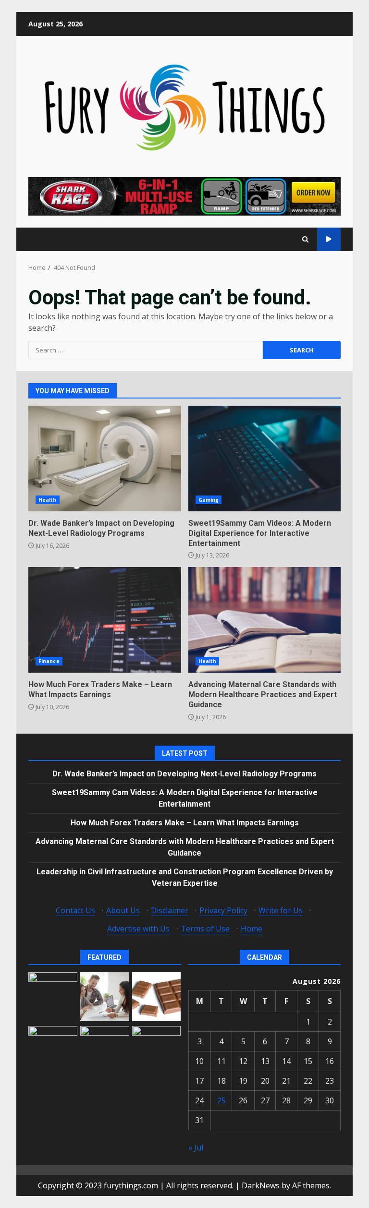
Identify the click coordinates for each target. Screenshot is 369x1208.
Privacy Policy (223, 910)
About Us (123, 910)
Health (47, 499)
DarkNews (261, 1185)
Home (251, 928)
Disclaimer (169, 910)
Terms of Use (205, 928)
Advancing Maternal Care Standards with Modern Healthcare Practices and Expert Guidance (264, 620)
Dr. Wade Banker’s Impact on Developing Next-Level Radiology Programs (104, 458)
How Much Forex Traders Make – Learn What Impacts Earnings (104, 620)
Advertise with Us (138, 928)
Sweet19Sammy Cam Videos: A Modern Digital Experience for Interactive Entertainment (264, 458)
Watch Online (329, 239)
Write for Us (280, 910)
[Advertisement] (184, 195)
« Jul (195, 1147)
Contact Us (75, 910)
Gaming (208, 499)
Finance (49, 661)
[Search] (305, 239)
